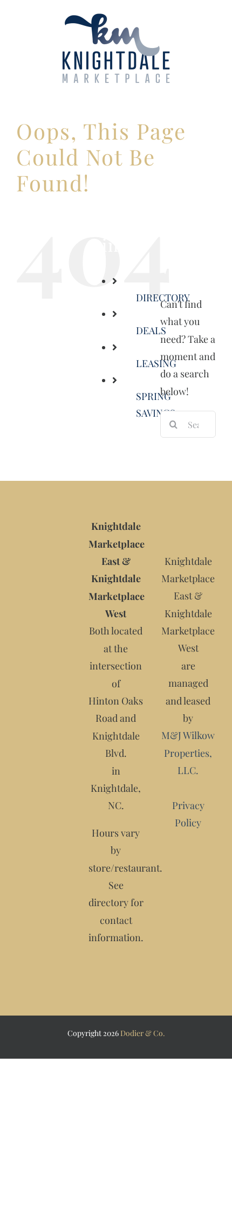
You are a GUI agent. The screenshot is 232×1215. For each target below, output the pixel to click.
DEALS (151, 330)
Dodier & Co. (142, 1033)
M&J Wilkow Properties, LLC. (188, 753)
